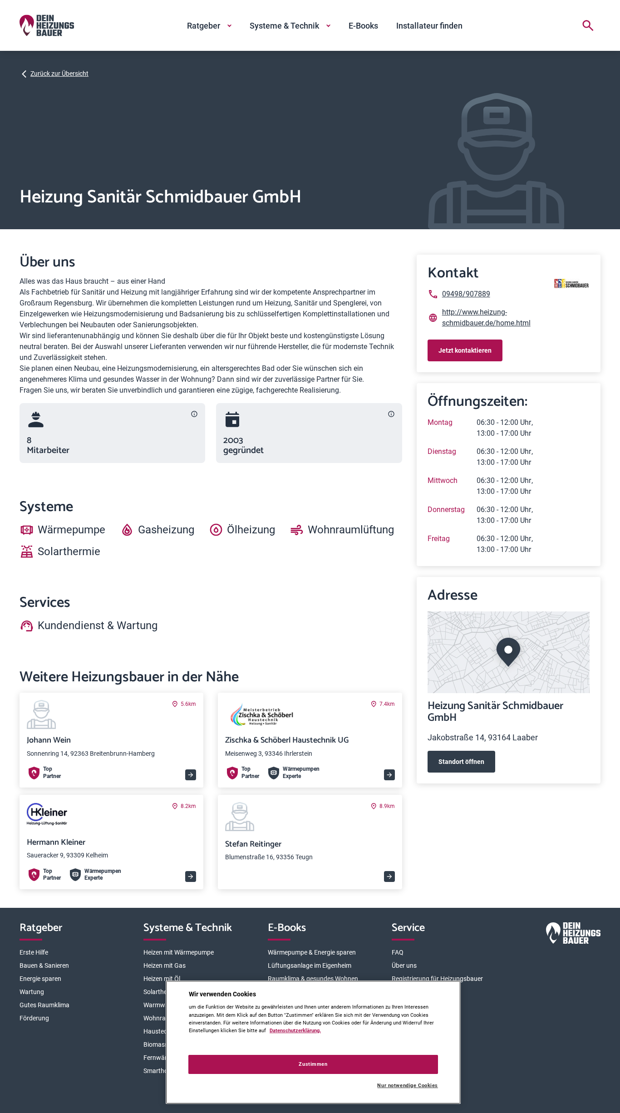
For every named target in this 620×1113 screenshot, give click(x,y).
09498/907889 (466, 294)
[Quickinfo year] (391, 414)
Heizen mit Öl (161, 978)
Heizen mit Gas (164, 965)
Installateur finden (429, 25)
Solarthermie (161, 991)
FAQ (397, 952)
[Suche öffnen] (587, 25)
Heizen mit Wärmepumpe (178, 952)
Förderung (34, 1018)
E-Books (363, 25)
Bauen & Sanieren (44, 965)
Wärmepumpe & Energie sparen (312, 952)
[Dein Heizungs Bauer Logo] (573, 934)
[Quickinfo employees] (194, 414)
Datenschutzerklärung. (295, 1030)
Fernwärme (159, 1057)
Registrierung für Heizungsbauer (437, 978)
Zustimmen (313, 1064)
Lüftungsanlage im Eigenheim (309, 965)
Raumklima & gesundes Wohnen (313, 978)
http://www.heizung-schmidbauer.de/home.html (486, 317)
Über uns (404, 965)
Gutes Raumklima (44, 1005)
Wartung (32, 991)
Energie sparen (40, 978)
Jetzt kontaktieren (465, 350)
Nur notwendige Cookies (407, 1085)
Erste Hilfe (34, 952)
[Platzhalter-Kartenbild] (509, 652)
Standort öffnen (461, 761)
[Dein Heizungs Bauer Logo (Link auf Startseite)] (47, 25)
